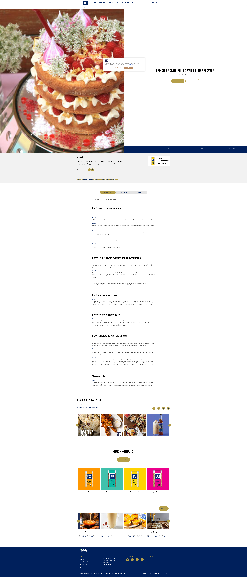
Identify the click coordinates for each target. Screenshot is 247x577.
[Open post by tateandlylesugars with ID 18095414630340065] (135, 425)
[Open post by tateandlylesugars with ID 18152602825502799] (112, 425)
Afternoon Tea (110, 179)
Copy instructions (97, 199)
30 (116, 179)
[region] (124, 64)
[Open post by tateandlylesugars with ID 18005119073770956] (89, 425)
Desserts (85, 179)
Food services (106, 562)
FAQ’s (81, 567)
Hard (79, 179)
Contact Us (154, 2)
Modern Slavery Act (120, 573)
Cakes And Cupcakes (100, 179)
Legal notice (108, 573)
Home (82, 7)
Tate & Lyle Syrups (107, 564)
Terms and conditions (85, 573)
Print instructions (111, 199)
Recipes (94, 2)
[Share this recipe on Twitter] (92, 169)
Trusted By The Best (130, 2)
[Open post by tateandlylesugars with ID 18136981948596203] (158, 425)
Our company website (108, 560)
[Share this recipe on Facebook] (89, 169)
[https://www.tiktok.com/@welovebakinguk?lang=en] (168, 408)
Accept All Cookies (128, 67)
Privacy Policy (131, 64)
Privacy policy (97, 573)
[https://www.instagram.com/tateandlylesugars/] (158, 408)
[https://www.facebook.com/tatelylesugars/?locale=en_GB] (153, 408)
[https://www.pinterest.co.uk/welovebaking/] (163, 408)
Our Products (102, 2)
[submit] (166, 562)
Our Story (111, 2)
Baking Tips (120, 2)
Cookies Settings (118, 67)
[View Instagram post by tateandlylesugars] (99, 434)
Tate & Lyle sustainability (109, 558)
